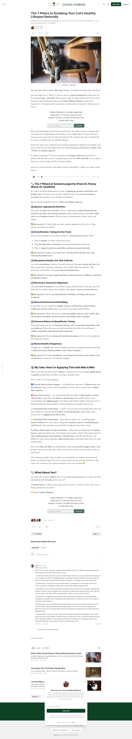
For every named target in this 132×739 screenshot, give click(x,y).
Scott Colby (39, 26)
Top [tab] (33, 648)
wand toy (47, 414)
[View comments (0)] (50, 676)
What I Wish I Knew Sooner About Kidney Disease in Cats (56, 653)
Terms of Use (75, 715)
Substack (56, 735)
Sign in (126, 4)
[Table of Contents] (2, 370)
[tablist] (39, 548)
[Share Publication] (108, 4)
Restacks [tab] (43, 548)
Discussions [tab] (45, 648)
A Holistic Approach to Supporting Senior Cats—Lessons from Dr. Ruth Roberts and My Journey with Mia (57, 657)
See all (34, 696)
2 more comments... (37, 638)
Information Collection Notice (65, 717)
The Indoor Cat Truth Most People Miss (48, 668)
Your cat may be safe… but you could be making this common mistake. (54, 671)
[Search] (104, 4)
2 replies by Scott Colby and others (48, 629)
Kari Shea (65, 85)
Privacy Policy (80, 717)
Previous (38, 534)
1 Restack (50, 520)
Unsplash (73, 85)
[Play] (34, 177)
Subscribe (116, 4)
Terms (70, 725)
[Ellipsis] (100, 565)
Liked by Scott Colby (42, 567)
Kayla (37, 565)
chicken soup (52, 401)
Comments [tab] (35, 548)
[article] (66, 658)
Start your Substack (61, 730)
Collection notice (78, 725)
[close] (84, 681)
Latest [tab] (38, 648)
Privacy (64, 725)
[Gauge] (98, 177)
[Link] (28, 185)
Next (95, 534)
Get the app (75, 730)
